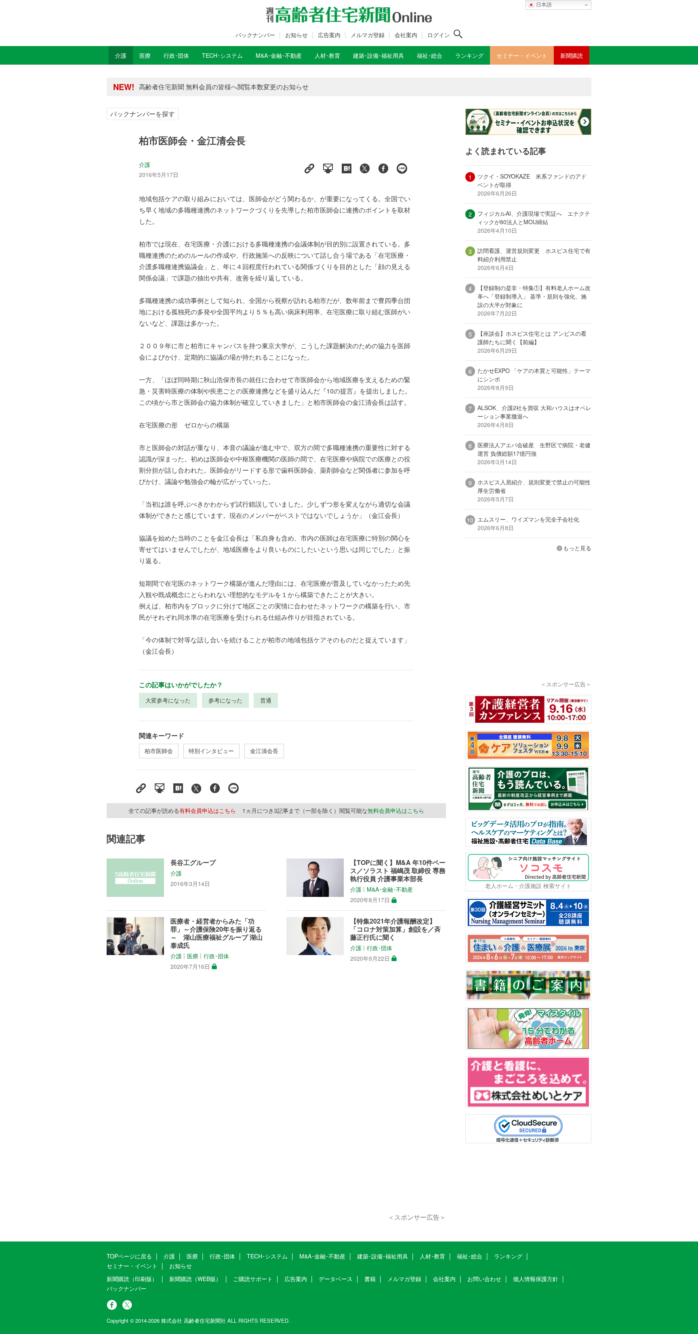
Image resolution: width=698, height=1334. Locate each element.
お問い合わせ (484, 1279)
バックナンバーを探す (142, 113)
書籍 (370, 1279)
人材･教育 (432, 1256)
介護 (144, 164)
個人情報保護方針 (535, 1279)
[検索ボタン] (458, 34)
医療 (192, 956)
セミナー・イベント (132, 1266)
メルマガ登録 (368, 35)
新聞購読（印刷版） (132, 1279)
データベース (336, 1279)
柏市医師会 (159, 751)
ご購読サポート (253, 1279)
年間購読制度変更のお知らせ (181, 88)
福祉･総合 (469, 1256)
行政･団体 (216, 956)
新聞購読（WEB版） (195, 1279)
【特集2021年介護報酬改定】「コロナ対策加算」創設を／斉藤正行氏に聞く (395, 929)
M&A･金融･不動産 (390, 890)
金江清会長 (264, 751)
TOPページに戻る (129, 1256)
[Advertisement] (276, 1101)
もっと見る (577, 548)
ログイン (438, 35)
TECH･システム (267, 1256)
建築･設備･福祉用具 (382, 1256)
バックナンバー (255, 35)
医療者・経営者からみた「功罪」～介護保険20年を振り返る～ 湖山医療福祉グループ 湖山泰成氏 (216, 933)
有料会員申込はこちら (207, 810)
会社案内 (406, 35)
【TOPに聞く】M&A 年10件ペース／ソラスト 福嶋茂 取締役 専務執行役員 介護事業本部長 (398, 870)
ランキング (508, 1256)
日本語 (543, 5)
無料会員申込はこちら (396, 810)
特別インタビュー (211, 751)
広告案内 (329, 35)
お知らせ (296, 35)
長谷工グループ (193, 862)
